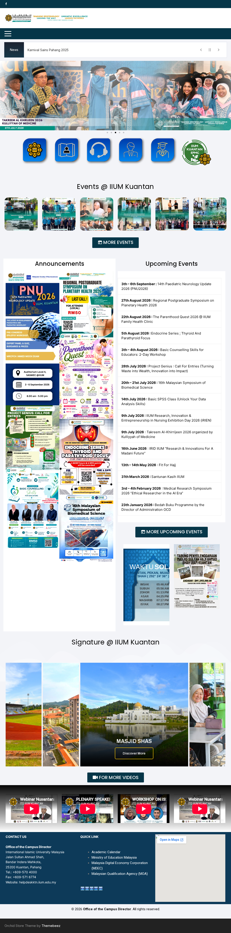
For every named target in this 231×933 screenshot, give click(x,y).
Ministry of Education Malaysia (114, 857)
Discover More (134, 753)
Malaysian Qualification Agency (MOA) (120, 874)
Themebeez (51, 926)
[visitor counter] (91, 888)
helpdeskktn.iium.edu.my (37, 882)
